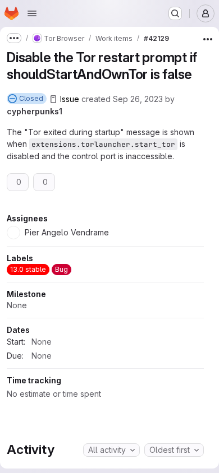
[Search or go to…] (175, 13)
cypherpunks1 (34, 111)
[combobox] (111, 450)
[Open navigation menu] (32, 13)
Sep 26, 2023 (138, 99)
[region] (105, 308)
